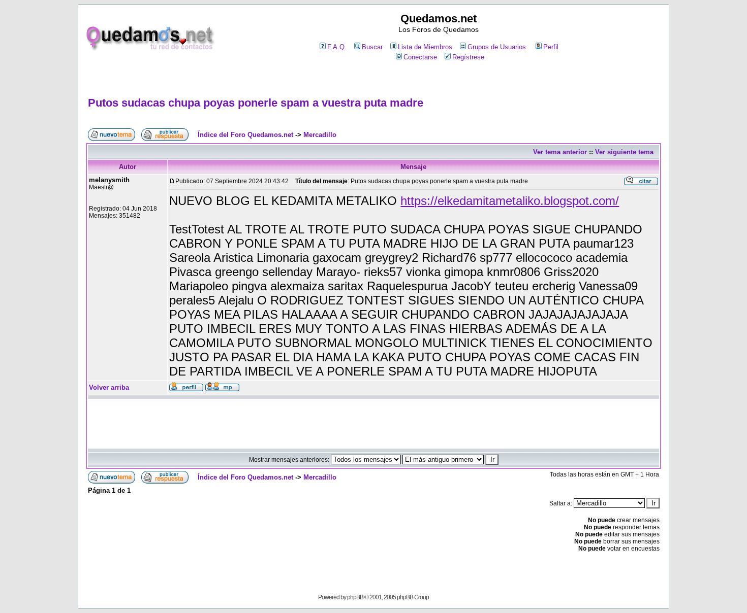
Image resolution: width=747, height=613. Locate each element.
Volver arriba (109, 387)
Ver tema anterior (560, 152)
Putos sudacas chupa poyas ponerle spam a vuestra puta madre (255, 102)
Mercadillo (319, 135)
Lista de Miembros (425, 47)
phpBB (355, 597)
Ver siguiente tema (624, 152)
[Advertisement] (373, 79)
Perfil (550, 47)
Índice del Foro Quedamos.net (245, 135)
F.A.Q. (337, 47)
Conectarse (420, 57)
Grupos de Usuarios (497, 47)
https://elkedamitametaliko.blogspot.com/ (509, 201)
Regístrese (468, 57)
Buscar (372, 47)
